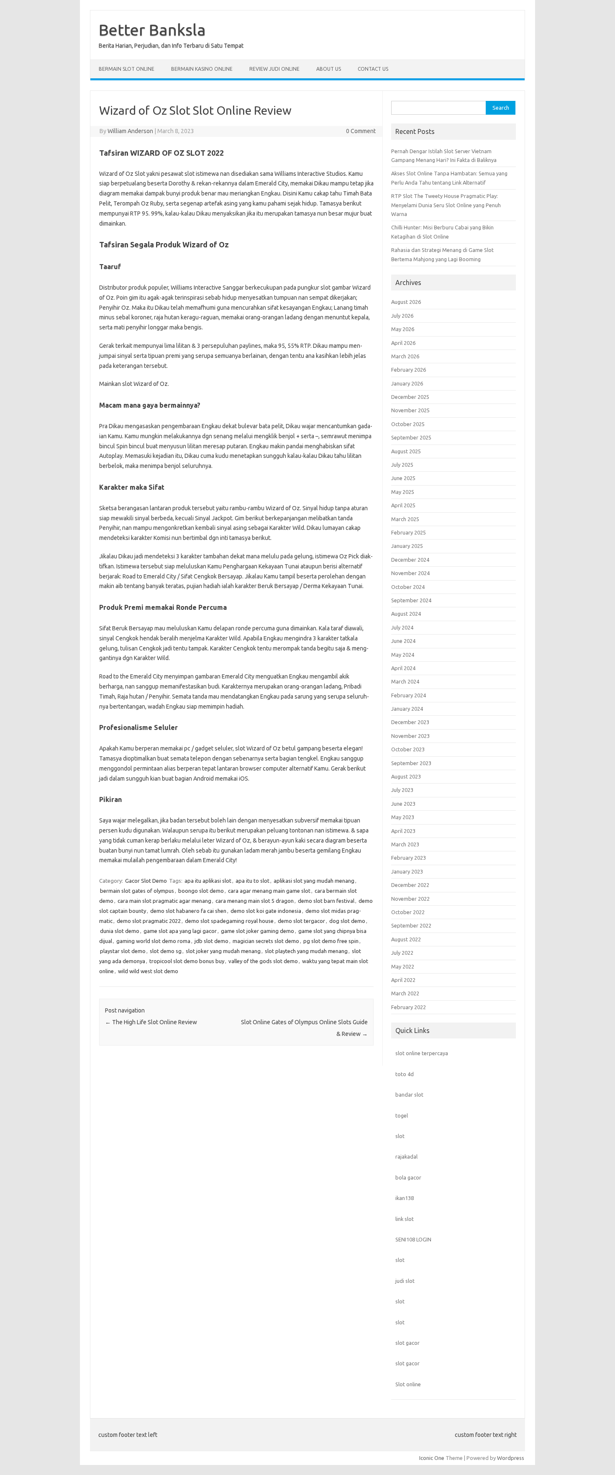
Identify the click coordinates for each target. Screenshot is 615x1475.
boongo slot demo (201, 891)
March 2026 (405, 356)
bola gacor (408, 1177)
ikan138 (404, 1198)
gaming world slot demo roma (153, 941)
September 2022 (411, 925)
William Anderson (130, 131)
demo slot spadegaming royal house (229, 921)
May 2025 (402, 492)
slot (400, 1136)
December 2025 (410, 397)
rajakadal (406, 1156)
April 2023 (403, 831)
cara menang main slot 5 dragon (254, 901)
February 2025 (408, 532)
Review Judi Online (274, 69)
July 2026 (402, 316)
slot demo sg (166, 951)
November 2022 (410, 899)
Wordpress (510, 1458)
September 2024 (411, 600)
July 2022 (402, 953)
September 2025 (411, 437)
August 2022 (406, 939)
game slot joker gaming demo (257, 931)
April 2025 (403, 505)
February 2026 (408, 370)
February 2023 (408, 858)
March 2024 (405, 681)
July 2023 (402, 790)
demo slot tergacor (301, 921)
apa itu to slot (252, 881)
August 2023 (406, 776)
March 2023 (405, 844)
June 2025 (403, 478)
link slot (404, 1219)
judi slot (405, 1281)
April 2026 (403, 343)
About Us (328, 69)
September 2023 (411, 763)
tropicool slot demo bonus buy (186, 961)
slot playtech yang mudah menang (306, 951)
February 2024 (408, 695)
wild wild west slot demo (148, 971)
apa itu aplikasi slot (207, 881)
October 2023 (408, 749)
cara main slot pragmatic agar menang (164, 901)
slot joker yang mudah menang (223, 951)
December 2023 (410, 722)
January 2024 (407, 709)
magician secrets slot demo (266, 941)
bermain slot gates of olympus (137, 891)
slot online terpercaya (421, 1053)
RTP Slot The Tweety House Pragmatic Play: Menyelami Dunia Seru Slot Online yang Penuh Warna (446, 205)
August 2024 (406, 614)
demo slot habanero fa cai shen (188, 911)
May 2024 (402, 655)
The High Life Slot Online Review (151, 1022)
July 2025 (402, 465)
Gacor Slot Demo (146, 881)
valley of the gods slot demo (263, 961)
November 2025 (410, 410)
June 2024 (403, 641)
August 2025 (406, 451)
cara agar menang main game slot (269, 891)
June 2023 (403, 804)
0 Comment (361, 131)
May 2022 (402, 966)
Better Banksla (152, 30)
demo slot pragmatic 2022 (149, 921)
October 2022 (408, 912)
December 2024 (410, 560)
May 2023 (402, 817)
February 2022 (408, 1007)
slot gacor (407, 1343)
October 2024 (408, 587)
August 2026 (406, 302)
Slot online (408, 1384)
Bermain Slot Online (126, 69)
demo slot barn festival (326, 901)
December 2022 (410, 885)
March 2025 (405, 519)
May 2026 (402, 329)
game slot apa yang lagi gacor (180, 931)
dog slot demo (347, 921)
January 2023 (407, 871)
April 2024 (403, 668)
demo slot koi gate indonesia (266, 911)
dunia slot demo (119, 931)
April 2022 (403, 980)
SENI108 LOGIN (413, 1239)
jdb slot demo (211, 941)
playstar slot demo (123, 951)
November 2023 (410, 736)
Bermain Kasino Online (202, 69)
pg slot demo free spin (331, 941)
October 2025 (408, 424)
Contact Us (373, 69)
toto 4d (404, 1074)
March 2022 (405, 993)
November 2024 (410, 573)
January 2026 (407, 383)
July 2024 (402, 627)
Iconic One (431, 1458)
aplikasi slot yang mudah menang (314, 881)
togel (401, 1115)
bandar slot (409, 1094)
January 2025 (407, 546)
